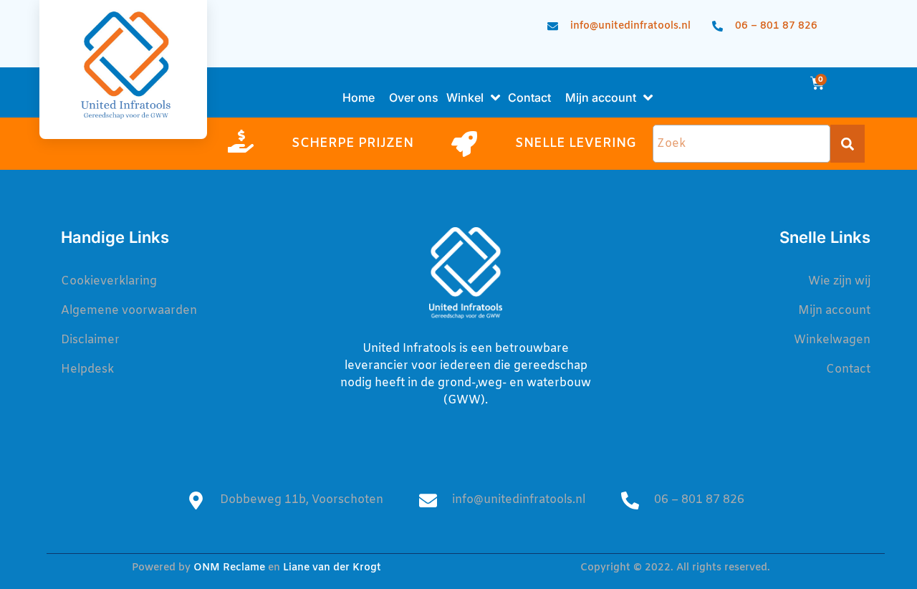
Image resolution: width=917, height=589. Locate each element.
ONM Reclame (229, 568)
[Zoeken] (847, 144)
